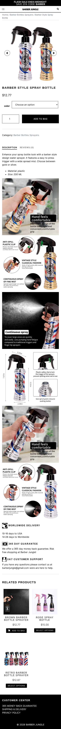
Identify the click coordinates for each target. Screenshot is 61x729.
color (7, 106)
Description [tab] (9, 147)
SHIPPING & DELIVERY (14, 709)
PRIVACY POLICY (11, 712)
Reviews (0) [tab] (27, 147)
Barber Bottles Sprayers (21, 15)
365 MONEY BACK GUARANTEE (19, 705)
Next (54, 53)
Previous (7, 53)
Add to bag (40, 119)
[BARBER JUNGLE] (30, 9)
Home (5, 15)
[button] (58, 9)
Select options (44, 630)
